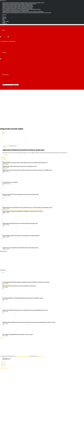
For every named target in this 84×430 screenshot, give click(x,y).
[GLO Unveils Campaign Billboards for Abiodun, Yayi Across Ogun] (9, 333)
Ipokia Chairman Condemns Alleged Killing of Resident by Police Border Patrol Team (19, 3)
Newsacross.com (41, 356)
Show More (2, 337)
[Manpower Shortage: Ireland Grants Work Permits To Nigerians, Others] (5, 164)
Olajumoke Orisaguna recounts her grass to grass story (23, 150)
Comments (4, 159)
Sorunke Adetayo (5, 145)
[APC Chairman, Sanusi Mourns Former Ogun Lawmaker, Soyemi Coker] (6, 284)
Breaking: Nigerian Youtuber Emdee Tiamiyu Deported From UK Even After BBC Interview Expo (25, 162)
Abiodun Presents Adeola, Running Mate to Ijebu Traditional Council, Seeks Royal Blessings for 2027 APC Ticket (28, 322)
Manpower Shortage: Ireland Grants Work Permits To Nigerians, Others (19, 166)
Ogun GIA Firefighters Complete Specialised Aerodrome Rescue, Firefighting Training (22, 298)
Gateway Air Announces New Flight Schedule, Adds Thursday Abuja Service (17, 7)
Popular (3, 156)
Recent (3, 158)
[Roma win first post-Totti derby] (9, 180)
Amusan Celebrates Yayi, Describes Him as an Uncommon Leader (15, 10)
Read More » (5, 154)
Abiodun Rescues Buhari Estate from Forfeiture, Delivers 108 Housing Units (17, 4)
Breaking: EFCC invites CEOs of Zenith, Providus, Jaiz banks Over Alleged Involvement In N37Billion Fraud (27, 170)
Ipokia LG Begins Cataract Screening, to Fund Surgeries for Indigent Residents (17, 5)
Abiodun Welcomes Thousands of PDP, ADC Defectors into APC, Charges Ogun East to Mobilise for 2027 (23, 2)
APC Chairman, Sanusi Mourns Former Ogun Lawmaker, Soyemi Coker (19, 286)
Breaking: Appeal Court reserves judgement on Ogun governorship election (20, 194)
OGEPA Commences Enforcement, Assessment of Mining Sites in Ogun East (17, 8)
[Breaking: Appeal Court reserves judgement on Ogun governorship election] (9, 193)
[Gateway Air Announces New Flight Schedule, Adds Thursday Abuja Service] (9, 246)
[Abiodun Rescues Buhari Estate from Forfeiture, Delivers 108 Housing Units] (9, 222)
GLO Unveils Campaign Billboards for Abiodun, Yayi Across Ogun (17, 334)
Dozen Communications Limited (23, 356)
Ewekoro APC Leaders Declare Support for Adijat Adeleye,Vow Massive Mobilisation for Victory (25, 310)
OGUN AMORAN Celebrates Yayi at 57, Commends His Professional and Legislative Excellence (21, 9)
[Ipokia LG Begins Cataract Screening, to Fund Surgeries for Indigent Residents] (9, 234)
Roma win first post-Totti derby (10, 182)
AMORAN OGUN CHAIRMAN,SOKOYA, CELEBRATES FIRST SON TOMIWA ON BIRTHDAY (23, 11)
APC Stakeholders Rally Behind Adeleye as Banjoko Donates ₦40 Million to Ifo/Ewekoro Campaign (25, 282)
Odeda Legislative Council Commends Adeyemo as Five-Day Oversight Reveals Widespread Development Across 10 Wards (26, 12)
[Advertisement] (42, 99)
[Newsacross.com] (7, 41)
